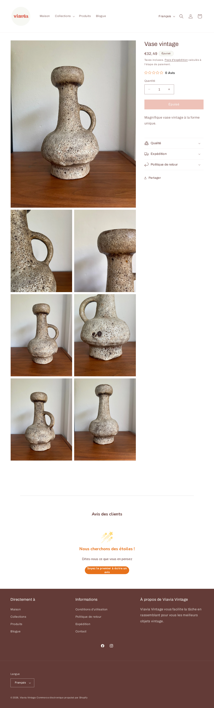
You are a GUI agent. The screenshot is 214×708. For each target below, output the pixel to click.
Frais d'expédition (176, 59)
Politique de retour (88, 616)
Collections (18, 616)
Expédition (82, 624)
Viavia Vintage (28, 697)
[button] (64, 16)
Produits (16, 624)
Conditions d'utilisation (91, 609)
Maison (15, 609)
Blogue (15, 631)
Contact (81, 631)
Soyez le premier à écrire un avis (107, 570)
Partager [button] (155, 177)
